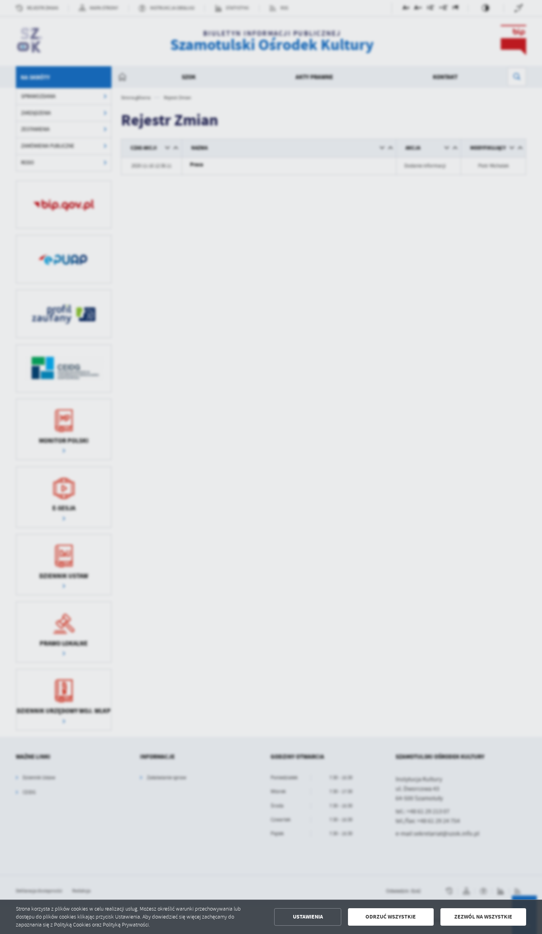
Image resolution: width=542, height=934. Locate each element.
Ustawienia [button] (308, 917)
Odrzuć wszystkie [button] (390, 917)
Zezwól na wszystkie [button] (483, 917)
